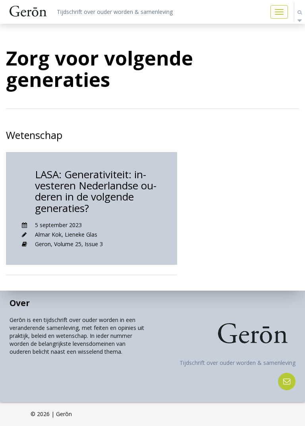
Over (20, 302)
